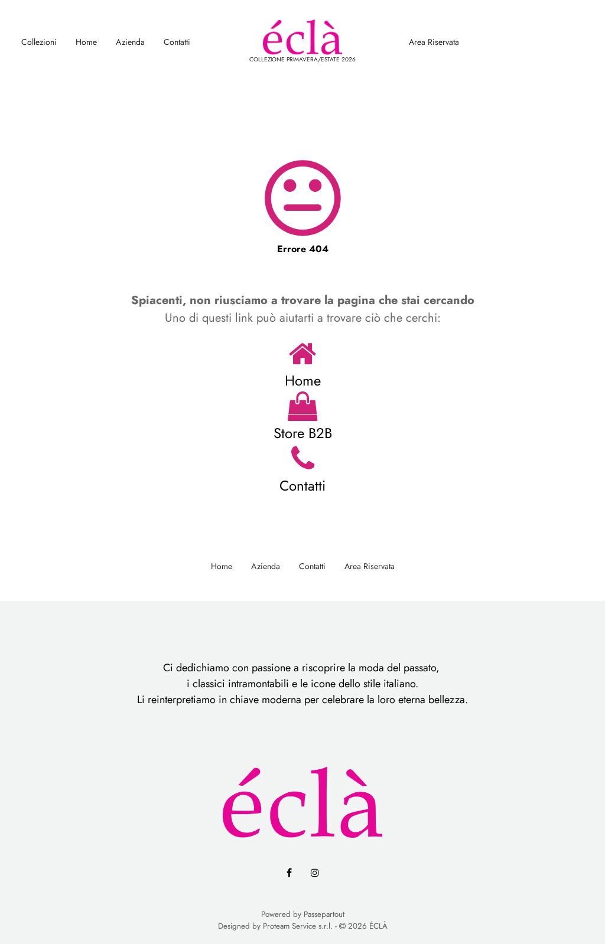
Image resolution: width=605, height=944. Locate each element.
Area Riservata (434, 42)
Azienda (130, 42)
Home (86, 42)
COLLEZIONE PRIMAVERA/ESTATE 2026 (302, 59)
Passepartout (324, 914)
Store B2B (303, 433)
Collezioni (39, 42)
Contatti (177, 42)
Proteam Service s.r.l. (298, 926)
